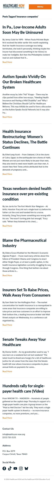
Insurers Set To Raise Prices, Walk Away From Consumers (26, 292)
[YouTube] (16, 468)
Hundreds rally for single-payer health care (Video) (24, 388)
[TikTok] (11, 468)
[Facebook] (5, 468)
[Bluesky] (27, 468)
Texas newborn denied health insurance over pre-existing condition (27, 194)
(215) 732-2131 (9, 437)
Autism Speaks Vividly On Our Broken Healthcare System (24, 82)
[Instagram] (22, 468)
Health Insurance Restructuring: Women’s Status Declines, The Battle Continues (25, 139)
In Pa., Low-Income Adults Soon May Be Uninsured (24, 29)
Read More (7, 62)
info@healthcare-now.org (14, 434)
